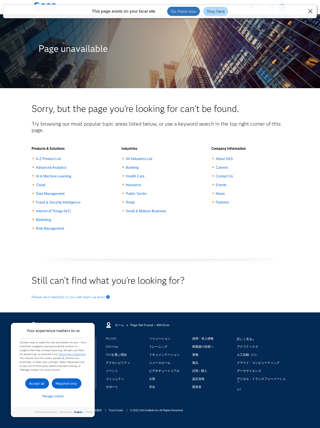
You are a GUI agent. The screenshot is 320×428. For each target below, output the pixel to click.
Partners (222, 202)
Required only (66, 383)
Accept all (37, 383)
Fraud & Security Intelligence (58, 202)
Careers (222, 167)
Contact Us (224, 176)
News (220, 193)
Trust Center (116, 410)
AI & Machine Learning (53, 176)
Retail (130, 202)
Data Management (50, 193)
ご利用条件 (95, 410)
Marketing (43, 220)
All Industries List (139, 159)
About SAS (224, 159)
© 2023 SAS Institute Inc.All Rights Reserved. (157, 410)
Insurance (133, 185)
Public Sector (136, 193)
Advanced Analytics (51, 167)
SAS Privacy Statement (72, 354)
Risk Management (50, 228)
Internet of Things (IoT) (53, 211)
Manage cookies (53, 396)
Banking (132, 167)
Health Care (135, 176)
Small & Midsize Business (146, 211)
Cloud (40, 185)
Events (221, 185)
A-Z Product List (48, 159)
